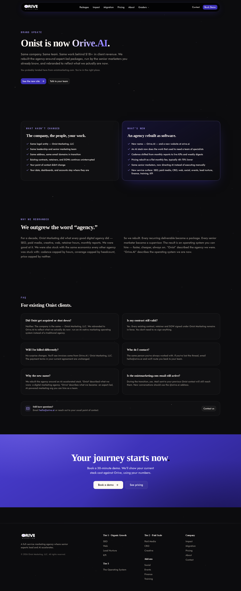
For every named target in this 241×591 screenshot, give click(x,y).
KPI (104, 555)
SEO (105, 541)
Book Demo (210, 7)
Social (147, 565)
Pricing (121, 7)
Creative (148, 550)
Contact (196, 7)
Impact (96, 7)
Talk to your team (59, 81)
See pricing (136, 484)
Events (147, 569)
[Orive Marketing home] (31, 7)
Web (105, 546)
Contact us (208, 408)
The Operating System (114, 569)
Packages (84, 7)
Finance (148, 574)
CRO (146, 546)
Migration (109, 7)
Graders (142, 7)
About (131, 7)
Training (148, 579)
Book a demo (106, 484)
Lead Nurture (110, 550)
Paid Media (150, 541)
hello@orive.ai (47, 410)
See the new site (31, 81)
